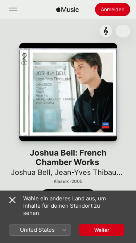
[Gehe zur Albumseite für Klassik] (105, 31)
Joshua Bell (30, 172)
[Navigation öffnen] (13, 9)
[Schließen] (12, 200)
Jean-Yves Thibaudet (91, 172)
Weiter (101, 230)
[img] (67, 9)
